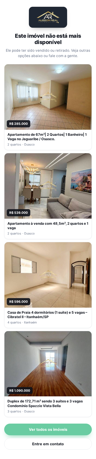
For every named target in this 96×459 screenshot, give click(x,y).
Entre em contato (48, 444)
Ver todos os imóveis (48, 429)
